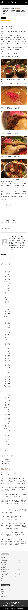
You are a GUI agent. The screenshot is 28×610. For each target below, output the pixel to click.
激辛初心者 (6, 463)
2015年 (5, 267)
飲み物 (15, 582)
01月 (6, 283)
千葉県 (2, 593)
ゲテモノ (3, 557)
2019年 (5, 339)
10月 (6, 276)
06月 (6, 292)
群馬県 (2, 589)
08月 (6, 273)
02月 (6, 285)
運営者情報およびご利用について (10, 605)
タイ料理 (3, 567)
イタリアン (3, 564)
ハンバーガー (7, 461)
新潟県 (15, 589)
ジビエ (2, 559)
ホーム (23, 605)
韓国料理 (3, 582)
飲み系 (2, 580)
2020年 (5, 362)
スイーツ (16, 580)
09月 (6, 274)
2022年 (5, 408)
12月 (6, 280)
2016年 (5, 282)
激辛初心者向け (8, 460)
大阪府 (15, 595)
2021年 (5, 385)
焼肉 (2, 578)
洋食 (15, 576)
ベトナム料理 (17, 569)
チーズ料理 (3, 571)
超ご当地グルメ (9, 2)
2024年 (5, 441)
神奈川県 (3, 596)
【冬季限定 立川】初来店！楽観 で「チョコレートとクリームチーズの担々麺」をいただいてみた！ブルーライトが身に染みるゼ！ (14, 518)
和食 (15, 564)
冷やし (15, 571)
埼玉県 (2, 591)
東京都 (2, 595)
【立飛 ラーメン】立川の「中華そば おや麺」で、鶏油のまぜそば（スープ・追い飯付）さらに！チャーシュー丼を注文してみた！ (14, 534)
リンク (19, 605)
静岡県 (15, 593)
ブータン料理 (17, 560)
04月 (6, 288)
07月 (6, 271)
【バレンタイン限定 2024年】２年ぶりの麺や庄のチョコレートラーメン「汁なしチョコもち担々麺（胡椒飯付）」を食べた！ (14, 510)
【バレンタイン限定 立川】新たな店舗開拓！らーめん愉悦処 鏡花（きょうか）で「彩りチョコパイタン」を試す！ (14, 489)
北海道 (2, 588)
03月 (6, 287)
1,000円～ (17, 8)
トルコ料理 (3, 562)
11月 (6, 278)
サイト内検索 (22, 2)
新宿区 (12, 8)
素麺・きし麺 (17, 573)
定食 (15, 567)
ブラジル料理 (4, 574)
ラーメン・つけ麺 (6, 8)
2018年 (5, 317)
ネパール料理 (17, 574)
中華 (2, 576)
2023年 (5, 429)
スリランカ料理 (18, 562)
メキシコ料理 (4, 560)
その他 (15, 557)
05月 (6, 269)
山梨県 (15, 588)
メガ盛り (16, 578)
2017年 (5, 299)
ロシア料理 (17, 559)
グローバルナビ (26, 2)
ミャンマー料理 (4, 573)
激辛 (15, 566)
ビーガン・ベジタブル (6, 569)
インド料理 (3, 566)
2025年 (5, 448)
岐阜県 (15, 591)
